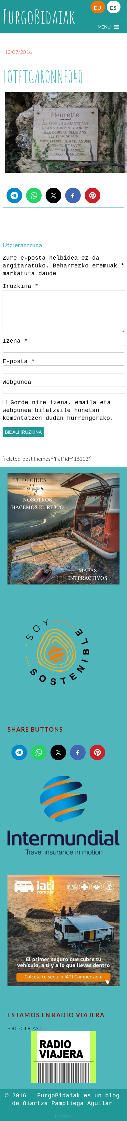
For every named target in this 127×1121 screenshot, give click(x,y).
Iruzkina (20, 286)
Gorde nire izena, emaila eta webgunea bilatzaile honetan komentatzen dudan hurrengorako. (58, 410)
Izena (15, 341)
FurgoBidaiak (39, 16)
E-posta (19, 361)
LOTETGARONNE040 (43, 76)
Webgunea (17, 382)
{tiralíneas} (63, 1116)
